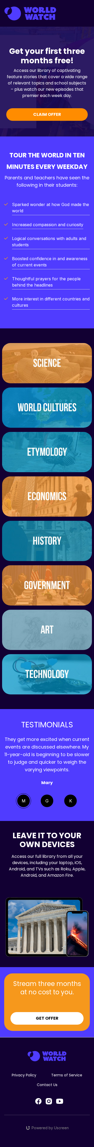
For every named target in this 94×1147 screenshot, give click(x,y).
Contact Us (47, 1084)
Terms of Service (66, 1075)
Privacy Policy (24, 1075)
